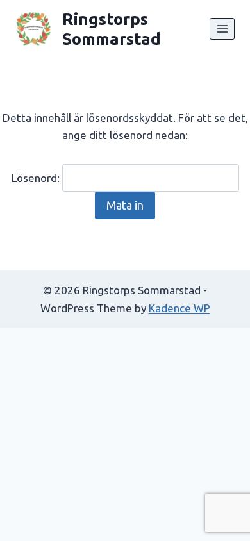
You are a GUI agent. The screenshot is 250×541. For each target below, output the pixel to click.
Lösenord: (37, 178)
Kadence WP (179, 308)
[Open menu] (222, 28)
